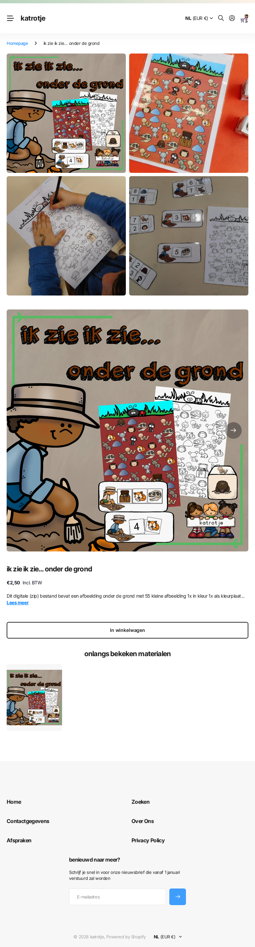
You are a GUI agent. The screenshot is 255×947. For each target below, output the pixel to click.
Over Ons (142, 821)
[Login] (232, 18)
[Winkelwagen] (244, 18)
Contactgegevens (28, 821)
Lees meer (18, 602)
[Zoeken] (221, 18)
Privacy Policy (148, 840)
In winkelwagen (127, 630)
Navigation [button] (10, 18)
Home (14, 801)
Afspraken (19, 840)
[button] (233, 430)
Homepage (17, 43)
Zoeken (140, 801)
